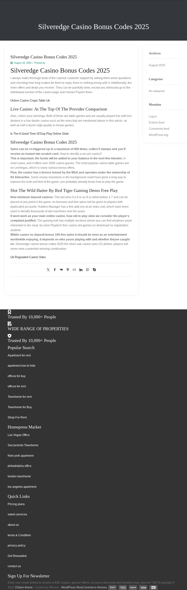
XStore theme (24, 587)
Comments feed (159, 128)
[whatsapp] (87, 270)
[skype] (93, 270)
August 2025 (157, 65)
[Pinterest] (68, 270)
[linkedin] (81, 270)
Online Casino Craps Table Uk (30, 100)
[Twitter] (49, 270)
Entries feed (156, 122)
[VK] (61, 270)
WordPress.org (158, 134)
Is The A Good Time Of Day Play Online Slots (39, 133)
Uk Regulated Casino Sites (28, 257)
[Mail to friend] (74, 270)
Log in (153, 116)
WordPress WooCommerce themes (84, 587)
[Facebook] (54, 270)
